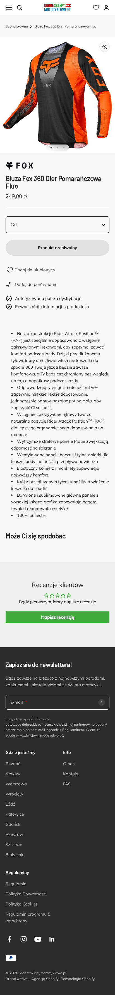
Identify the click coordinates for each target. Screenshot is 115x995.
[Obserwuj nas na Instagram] (23, 939)
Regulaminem (73, 730)
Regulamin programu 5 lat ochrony (28, 917)
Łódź (10, 804)
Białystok (14, 854)
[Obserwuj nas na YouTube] (38, 939)
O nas (69, 763)
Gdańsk (13, 824)
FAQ (67, 784)
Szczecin (14, 844)
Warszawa (16, 784)
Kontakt (70, 773)
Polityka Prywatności (26, 894)
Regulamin (16, 883)
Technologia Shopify (78, 978)
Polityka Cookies (22, 904)
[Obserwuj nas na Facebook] (9, 939)
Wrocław (14, 794)
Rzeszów (14, 834)
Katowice (15, 814)
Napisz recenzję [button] (57, 617)
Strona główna (17, 26)
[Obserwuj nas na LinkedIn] (52, 939)
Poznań (13, 763)
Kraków (13, 773)
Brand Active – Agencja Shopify (32, 978)
